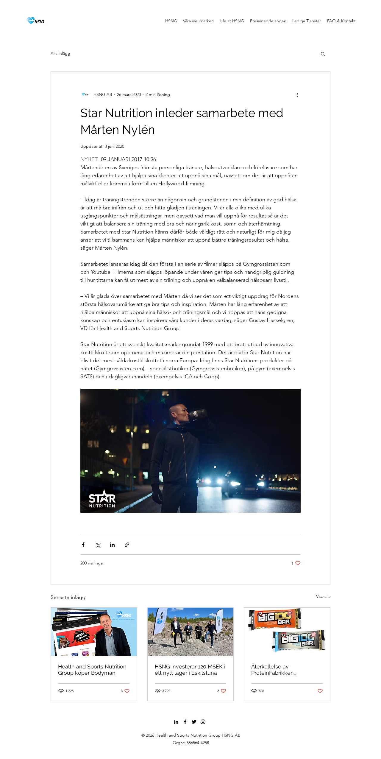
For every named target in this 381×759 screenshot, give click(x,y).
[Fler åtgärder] (297, 94)
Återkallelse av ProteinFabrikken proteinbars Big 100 (275, 669)
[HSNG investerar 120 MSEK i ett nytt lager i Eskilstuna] (191, 632)
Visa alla (323, 596)
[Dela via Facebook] (83, 545)
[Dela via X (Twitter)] (98, 545)
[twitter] (194, 722)
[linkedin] (176, 722)
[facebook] (185, 722)
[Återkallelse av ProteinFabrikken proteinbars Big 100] (287, 632)
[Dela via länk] (127, 545)
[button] (323, 53)
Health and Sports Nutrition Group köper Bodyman (92, 669)
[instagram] (203, 722)
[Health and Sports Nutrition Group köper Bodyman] (94, 632)
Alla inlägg (60, 53)
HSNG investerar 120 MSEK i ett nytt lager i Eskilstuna (190, 669)
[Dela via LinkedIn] (112, 545)
